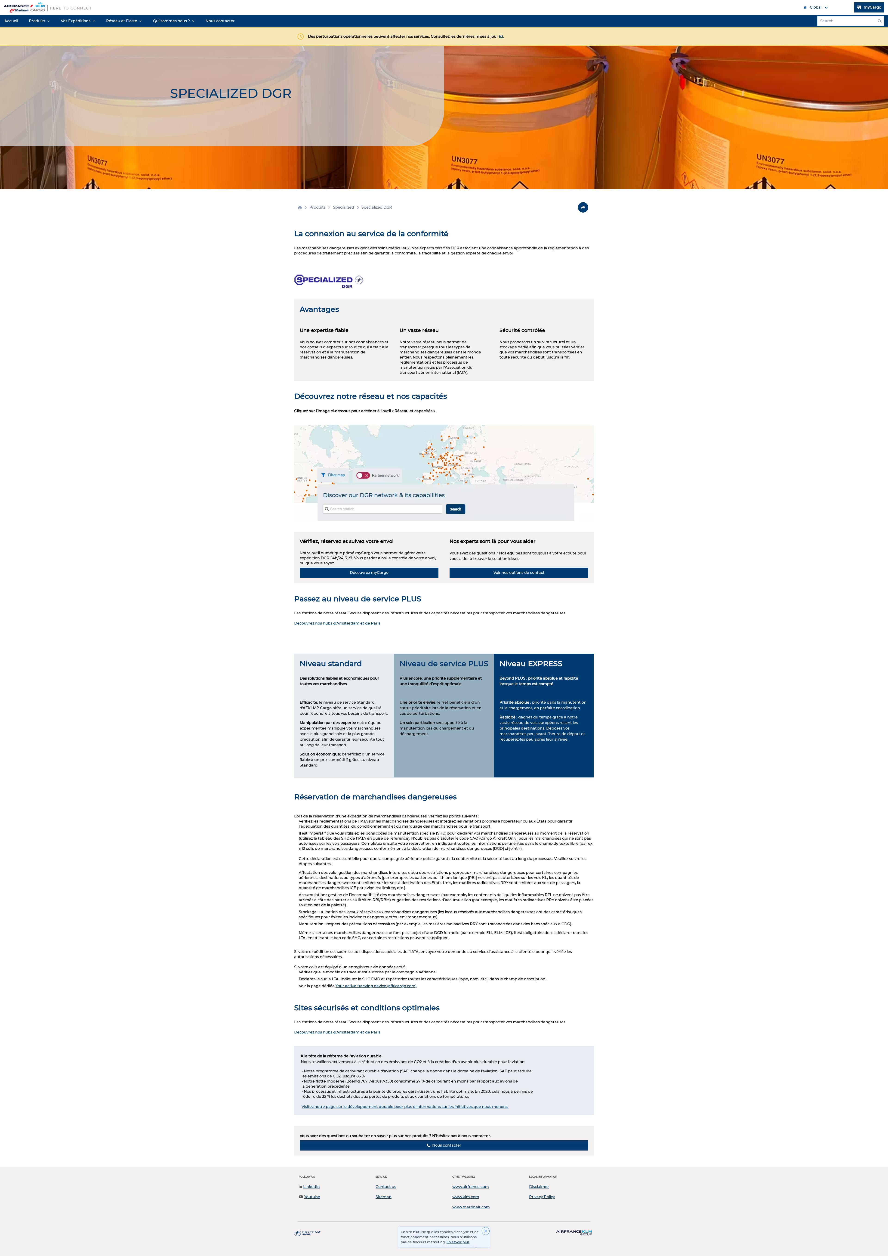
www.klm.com (465, 1197)
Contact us (386, 1187)
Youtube (312, 1197)
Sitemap (384, 1197)
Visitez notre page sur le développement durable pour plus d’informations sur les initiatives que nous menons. (405, 1106)
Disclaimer (539, 1187)
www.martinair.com (471, 1207)
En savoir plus (458, 1242)
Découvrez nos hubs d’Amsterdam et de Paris (337, 623)
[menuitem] (11, 21)
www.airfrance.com (470, 1187)
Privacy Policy (542, 1197)
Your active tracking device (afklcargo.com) (376, 986)
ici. (501, 36)
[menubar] (119, 21)
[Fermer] (485, 1231)
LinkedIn (311, 1187)
